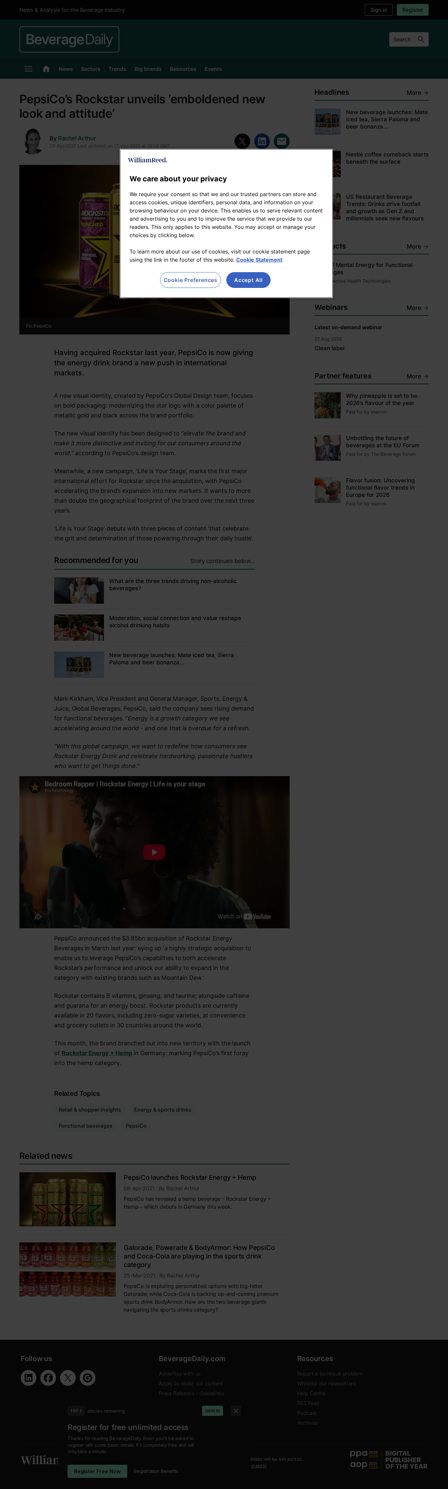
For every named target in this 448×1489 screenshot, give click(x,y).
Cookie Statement (259, 259)
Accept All (248, 280)
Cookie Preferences (190, 280)
